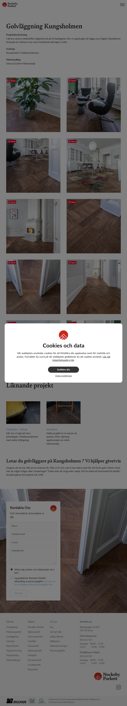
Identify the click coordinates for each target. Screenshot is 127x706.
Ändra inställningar (63, 376)
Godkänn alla (63, 369)
